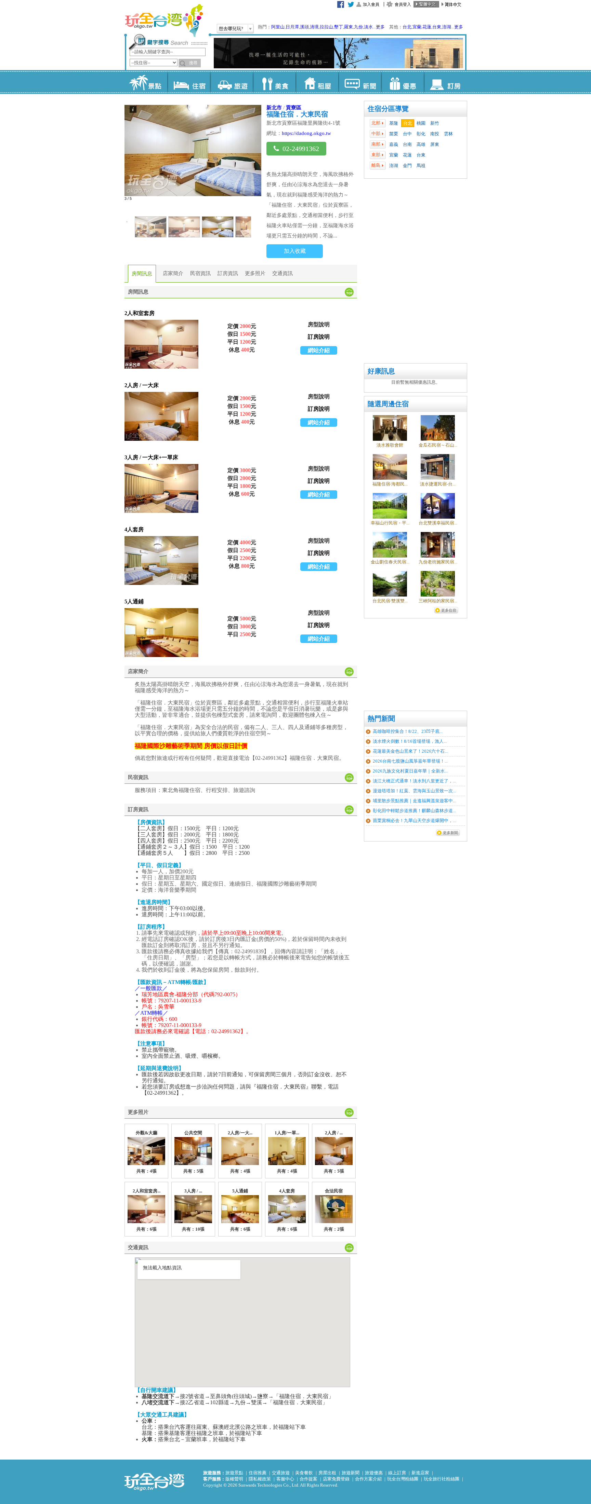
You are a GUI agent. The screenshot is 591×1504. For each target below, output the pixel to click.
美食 (274, 82)
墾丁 (338, 26)
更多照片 (255, 273)
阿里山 (278, 26)
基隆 (393, 123)
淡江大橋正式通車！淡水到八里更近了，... (414, 780)
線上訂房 (397, 1472)
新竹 (434, 123)
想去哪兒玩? (231, 28)
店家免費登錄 (336, 1478)
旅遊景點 (234, 1472)
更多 (380, 26)
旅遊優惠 (374, 1472)
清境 (314, 26)
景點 (145, 82)
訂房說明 (319, 337)
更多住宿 (448, 610)
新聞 (359, 82)
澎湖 (446, 26)
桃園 (421, 123)
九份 (358, 26)
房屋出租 (327, 1472)
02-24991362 (301, 148)
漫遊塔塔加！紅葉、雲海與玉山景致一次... (414, 790)
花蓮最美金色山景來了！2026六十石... (410, 751)
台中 (407, 133)
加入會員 (371, 4)
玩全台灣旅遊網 (163, 20)
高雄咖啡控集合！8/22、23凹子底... (408, 731)
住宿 (188, 82)
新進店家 (420, 1472)
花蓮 (426, 26)
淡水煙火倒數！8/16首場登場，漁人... (410, 741)
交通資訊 (282, 273)
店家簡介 (173, 273)
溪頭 (304, 26)
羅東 (348, 26)
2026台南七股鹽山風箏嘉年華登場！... (410, 761)
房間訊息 (142, 273)
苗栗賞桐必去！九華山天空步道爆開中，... (414, 820)
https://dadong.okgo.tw (306, 133)
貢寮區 (293, 107)
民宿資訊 (200, 273)
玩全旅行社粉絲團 (441, 1478)
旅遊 (231, 82)
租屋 (317, 82)
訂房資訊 (228, 273)
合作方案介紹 (368, 1478)
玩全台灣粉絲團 (402, 1478)
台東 (436, 26)
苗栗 (393, 133)
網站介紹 (319, 350)
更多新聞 (450, 833)
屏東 (434, 144)
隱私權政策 (260, 1478)
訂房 (445, 82)
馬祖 (421, 165)
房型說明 (319, 324)
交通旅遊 (281, 1472)
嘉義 (393, 144)
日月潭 (292, 26)
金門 (407, 165)
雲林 (448, 133)
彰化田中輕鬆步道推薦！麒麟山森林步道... (414, 810)
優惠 (402, 82)
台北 (407, 26)
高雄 (421, 144)
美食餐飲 (304, 1472)
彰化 (421, 133)
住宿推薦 (257, 1472)
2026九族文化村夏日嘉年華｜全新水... (410, 771)
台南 (407, 144)
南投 (434, 133)
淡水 (368, 26)
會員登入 (403, 4)
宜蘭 (416, 26)
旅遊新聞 (350, 1472)
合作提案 (308, 1478)
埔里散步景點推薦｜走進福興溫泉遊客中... (414, 800)
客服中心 (285, 1478)
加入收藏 (295, 251)
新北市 (274, 107)
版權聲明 (234, 1478)
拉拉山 (326, 26)
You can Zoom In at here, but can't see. (161, 344)
